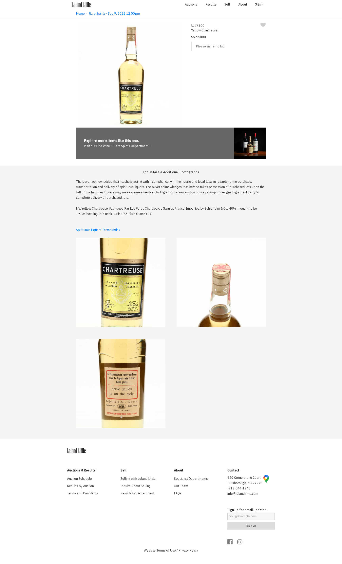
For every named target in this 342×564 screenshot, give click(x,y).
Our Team (181, 486)
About (242, 4)
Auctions (191, 4)
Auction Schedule (79, 479)
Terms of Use (166, 550)
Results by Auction (80, 486)
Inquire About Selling (136, 486)
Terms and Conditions (82, 493)
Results (210, 4)
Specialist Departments (191, 479)
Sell (227, 4)
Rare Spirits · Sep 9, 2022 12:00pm (114, 13)
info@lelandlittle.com (242, 494)
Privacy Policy (188, 550)
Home (80, 13)
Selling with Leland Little (138, 479)
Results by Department (137, 493)
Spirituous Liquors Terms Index (98, 230)
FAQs (177, 493)
